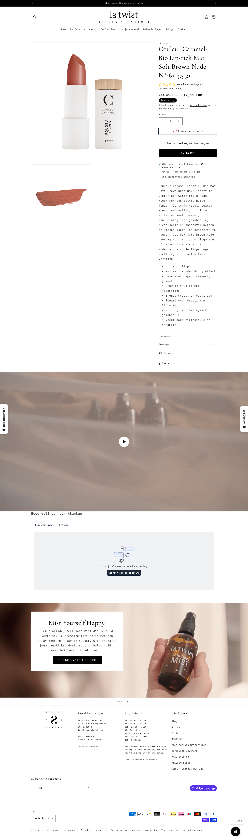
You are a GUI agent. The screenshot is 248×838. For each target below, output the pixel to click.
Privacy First (180, 762)
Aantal (163, 114)
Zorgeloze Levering (184, 751)
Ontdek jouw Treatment (89, 746)
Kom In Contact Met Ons (187, 768)
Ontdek (175, 727)
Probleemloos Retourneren (188, 745)
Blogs (175, 721)
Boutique (177, 739)
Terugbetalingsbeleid (94, 830)
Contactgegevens (192, 830)
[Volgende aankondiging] (215, 3)
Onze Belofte (180, 757)
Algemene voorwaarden (145, 830)
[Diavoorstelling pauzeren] (135, 701)
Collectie (177, 733)
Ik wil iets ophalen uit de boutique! (141, 759)
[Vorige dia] (112, 701)
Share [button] (165, 363)
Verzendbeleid (169, 830)
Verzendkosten (198, 105)
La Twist (47, 830)
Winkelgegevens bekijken (178, 177)
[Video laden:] (124, 441)
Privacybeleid (119, 830)
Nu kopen (188, 152)
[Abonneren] (88, 788)
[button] (35, 17)
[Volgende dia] (127, 701)
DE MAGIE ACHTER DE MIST (77, 660)
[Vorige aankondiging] (32, 3)
